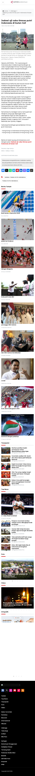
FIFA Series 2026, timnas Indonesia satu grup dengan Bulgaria (16, 268)
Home (6, 11)
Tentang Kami (5, 750)
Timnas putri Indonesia (10, 180)
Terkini (3, 696)
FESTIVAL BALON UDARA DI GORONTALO (15, 575)
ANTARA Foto (5, 758)
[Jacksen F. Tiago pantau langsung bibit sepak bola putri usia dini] (17, 285)
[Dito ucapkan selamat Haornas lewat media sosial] (17, 369)
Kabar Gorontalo (6, 712)
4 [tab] (20, 581)
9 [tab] (26, 610)
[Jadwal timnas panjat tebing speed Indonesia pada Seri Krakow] (17, 229)
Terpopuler (5, 443)
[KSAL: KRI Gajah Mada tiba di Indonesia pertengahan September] (5, 547)
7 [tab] (21, 610)
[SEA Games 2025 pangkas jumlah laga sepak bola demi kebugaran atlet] (17, 397)
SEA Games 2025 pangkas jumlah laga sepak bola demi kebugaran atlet (16, 407)
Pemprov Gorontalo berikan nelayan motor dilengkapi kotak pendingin (22, 522)
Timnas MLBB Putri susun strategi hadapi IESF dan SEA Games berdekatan (17, 352)
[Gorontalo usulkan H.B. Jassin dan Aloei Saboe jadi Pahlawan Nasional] (5, 458)
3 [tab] (17, 581)
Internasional (5, 720)
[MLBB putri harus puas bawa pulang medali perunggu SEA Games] (17, 313)
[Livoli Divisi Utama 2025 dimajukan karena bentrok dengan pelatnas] (17, 425)
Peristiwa (4, 715)
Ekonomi (4, 718)
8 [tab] (24, 610)
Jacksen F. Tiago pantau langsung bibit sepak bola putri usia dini (17, 296)
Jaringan (4, 741)
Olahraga (13, 11)
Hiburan (3, 723)
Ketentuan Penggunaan (9, 744)
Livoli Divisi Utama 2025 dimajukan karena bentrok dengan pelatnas (15, 435)
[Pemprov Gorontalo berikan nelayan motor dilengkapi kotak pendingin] (5, 523)
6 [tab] (19, 610)
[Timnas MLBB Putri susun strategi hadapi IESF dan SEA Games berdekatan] (17, 341)
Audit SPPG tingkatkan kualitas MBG (16, 670)
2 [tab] (15, 581)
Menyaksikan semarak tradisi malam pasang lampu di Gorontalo (17, 604)
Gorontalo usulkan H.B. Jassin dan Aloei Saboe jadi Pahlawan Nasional (22, 457)
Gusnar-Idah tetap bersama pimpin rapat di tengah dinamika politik (22, 530)
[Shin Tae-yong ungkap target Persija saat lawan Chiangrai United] (5, 474)
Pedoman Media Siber (8, 753)
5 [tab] (22, 581)
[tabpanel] (17, 569)
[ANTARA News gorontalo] (19, 2)
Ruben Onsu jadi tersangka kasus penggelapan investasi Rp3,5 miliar (21, 481)
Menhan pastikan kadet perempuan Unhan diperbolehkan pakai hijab (20, 449)
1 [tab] (12, 581)
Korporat (4, 761)
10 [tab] (29, 610)
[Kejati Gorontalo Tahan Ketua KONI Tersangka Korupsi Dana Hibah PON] (5, 466)
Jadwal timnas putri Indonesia (15, 177)
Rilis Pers (4, 737)
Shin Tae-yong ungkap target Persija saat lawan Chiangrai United (21, 473)
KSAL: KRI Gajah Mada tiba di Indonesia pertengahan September (21, 546)
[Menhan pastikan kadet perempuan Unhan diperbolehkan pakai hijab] (5, 450)
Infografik (4, 612)
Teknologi (4, 731)
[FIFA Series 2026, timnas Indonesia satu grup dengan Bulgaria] (17, 257)
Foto (3, 554)
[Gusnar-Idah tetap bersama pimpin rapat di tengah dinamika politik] (5, 531)
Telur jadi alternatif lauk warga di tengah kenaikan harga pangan (22, 538)
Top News (4, 489)
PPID (2, 764)
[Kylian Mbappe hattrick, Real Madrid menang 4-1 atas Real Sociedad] (17, 504)
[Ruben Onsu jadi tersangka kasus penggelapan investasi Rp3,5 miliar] (5, 482)
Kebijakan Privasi (6, 747)
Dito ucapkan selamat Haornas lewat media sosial (16, 379)
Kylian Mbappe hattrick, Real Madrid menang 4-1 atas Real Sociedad (16, 515)
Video (3, 583)
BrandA (3, 755)
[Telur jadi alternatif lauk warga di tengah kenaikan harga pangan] (5, 539)
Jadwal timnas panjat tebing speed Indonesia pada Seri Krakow (17, 240)
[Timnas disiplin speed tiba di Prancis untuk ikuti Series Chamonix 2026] (17, 201)
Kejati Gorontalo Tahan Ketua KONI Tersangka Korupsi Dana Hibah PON (21, 465)
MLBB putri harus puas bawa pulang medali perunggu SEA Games (16, 324)
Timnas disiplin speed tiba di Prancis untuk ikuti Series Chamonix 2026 (16, 212)
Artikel (3, 734)
